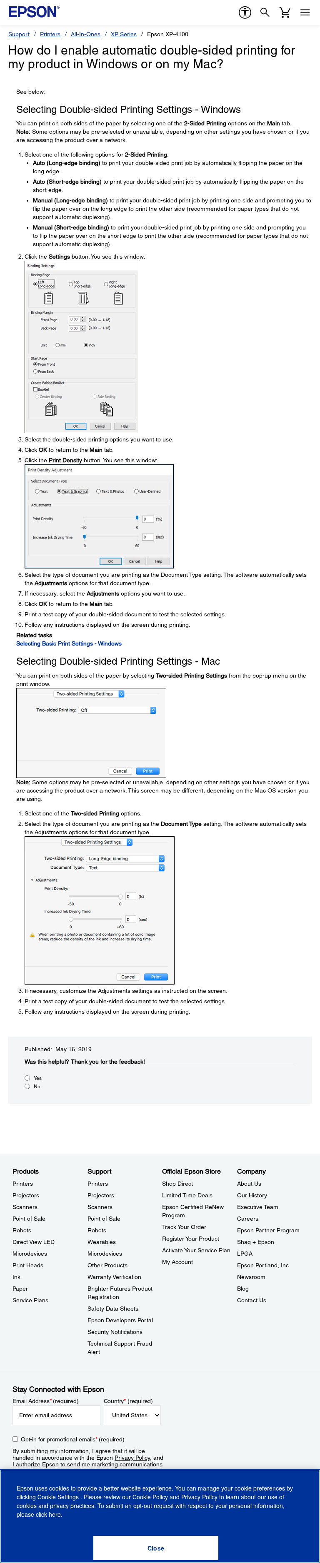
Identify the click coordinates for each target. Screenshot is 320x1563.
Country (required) (128, 1401)
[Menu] (305, 12)
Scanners (25, 1207)
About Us (249, 1183)
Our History (252, 1195)
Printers (50, 34)
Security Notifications (115, 1332)
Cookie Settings (59, 1497)
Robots (21, 1230)
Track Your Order (184, 1227)
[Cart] (285, 12)
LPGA (244, 1253)
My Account (177, 1262)
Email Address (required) (45, 1401)
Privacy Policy (132, 1457)
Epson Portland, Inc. (263, 1265)
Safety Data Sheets (113, 1308)
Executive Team (257, 1207)
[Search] (265, 12)
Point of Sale (28, 1218)
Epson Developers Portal (120, 1320)
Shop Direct (177, 1183)
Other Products (108, 1265)
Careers (247, 1218)
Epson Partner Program (268, 1230)
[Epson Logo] (34, 11)
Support (19, 34)
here (55, 1514)
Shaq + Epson (255, 1242)
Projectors (25, 1195)
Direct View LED (33, 1242)
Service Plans (30, 1300)
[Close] (155, 1548)
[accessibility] (245, 12)
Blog (243, 1288)
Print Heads (27, 1265)
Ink (16, 1277)
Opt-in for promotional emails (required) (73, 1439)
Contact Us (251, 1300)
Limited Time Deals (187, 1195)
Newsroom (251, 1277)
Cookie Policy (150, 1497)
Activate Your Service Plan (196, 1250)
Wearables (102, 1242)
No (37, 1086)
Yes (38, 1078)
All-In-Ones (85, 34)
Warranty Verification (114, 1277)
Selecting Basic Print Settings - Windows (69, 643)
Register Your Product (190, 1238)
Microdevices (29, 1253)
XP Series (124, 34)
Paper (20, 1288)
